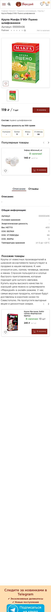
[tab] (19, 189)
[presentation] (43, 142)
